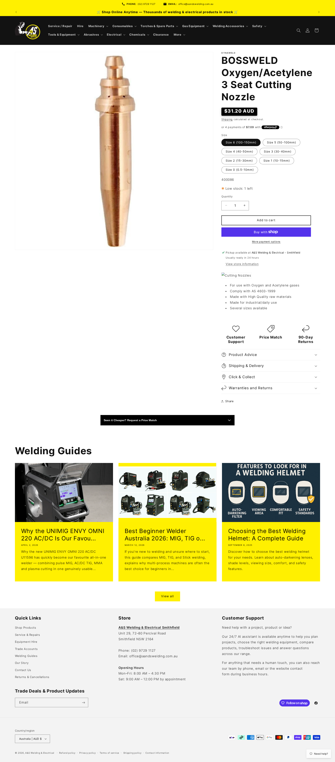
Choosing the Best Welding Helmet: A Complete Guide (267, 534)
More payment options (266, 241)
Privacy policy (87, 753)
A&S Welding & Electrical (39, 753)
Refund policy (67, 753)
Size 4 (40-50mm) (239, 151)
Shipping (227, 119)
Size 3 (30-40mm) (277, 151)
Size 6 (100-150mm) (241, 142)
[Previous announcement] (16, 12)
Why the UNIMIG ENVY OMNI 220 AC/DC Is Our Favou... (62, 534)
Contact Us (23, 670)
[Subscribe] (83, 702)
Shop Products (25, 627)
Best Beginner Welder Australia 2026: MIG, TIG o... (164, 534)
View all (167, 596)
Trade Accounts (26, 649)
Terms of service (109, 753)
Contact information (157, 753)
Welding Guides (26, 656)
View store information (242, 264)
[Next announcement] (319, 12)
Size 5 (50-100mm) (281, 142)
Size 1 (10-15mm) (276, 160)
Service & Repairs (27, 635)
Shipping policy (132, 753)
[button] (98, 26)
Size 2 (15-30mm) (239, 160)
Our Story (22, 663)
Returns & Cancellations (32, 677)
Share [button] (229, 401)
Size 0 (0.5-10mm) (240, 169)
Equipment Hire (26, 642)
